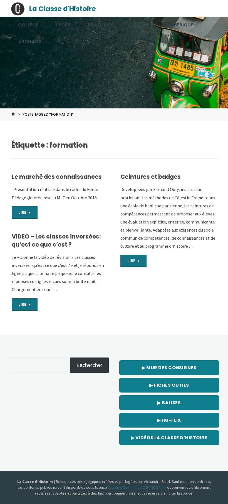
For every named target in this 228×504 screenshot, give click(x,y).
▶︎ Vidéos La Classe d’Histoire (169, 438)
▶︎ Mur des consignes (169, 367)
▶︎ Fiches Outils (169, 385)
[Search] (58, 41)
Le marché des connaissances (57, 177)
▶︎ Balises (169, 402)
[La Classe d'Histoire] (17, 8)
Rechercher (89, 365)
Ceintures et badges (150, 177)
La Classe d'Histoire (62, 8)
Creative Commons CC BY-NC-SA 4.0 (137, 487)
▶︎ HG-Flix (169, 420)
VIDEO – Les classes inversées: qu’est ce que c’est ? (56, 240)
